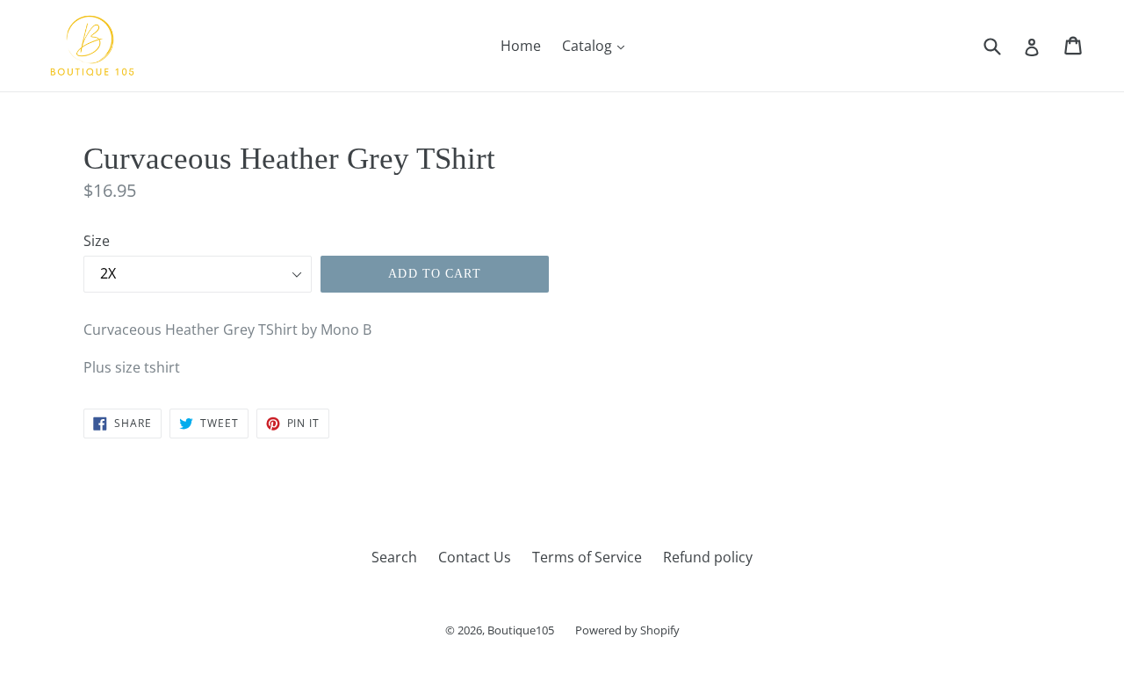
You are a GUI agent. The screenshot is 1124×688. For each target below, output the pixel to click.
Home (521, 45)
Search (394, 557)
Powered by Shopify (627, 630)
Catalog (597, 45)
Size (96, 240)
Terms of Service (587, 557)
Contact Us (474, 557)
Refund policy (708, 557)
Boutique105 (520, 630)
